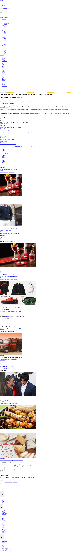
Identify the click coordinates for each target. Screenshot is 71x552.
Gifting (5, 53)
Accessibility (4, 547)
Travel (5, 21)
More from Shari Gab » (3, 123)
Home (3, 85)
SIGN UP (1, 480)
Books (3, 64)
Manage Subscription (5, 548)
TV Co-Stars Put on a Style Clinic (5, 398)
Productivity (6, 43)
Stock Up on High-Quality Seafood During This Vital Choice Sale (10, 431)
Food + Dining (4, 58)
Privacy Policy (15, 316)
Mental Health (4, 79)
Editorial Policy (4, 541)
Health (5, 40)
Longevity (3, 78)
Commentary (6, 32)
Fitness (5, 39)
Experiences (4, 19)
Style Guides (4, 72)
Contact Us (3, 542)
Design (3, 65)
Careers (3, 546)
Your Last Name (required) (13, 466)
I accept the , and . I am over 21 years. (12, 316)
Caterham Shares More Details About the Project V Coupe (8, 144)
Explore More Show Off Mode (4, 368)
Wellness (3, 4)
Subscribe (5, 8)
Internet (5, 29)
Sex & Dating (6, 24)
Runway (3, 71)
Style (2, 3)
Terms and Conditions (8, 316)
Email (10, 313)
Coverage (3, 499)
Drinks (3, 57)
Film (4, 26)
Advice (5, 38)
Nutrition (5, 42)
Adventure (5, 22)
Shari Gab (2, 99)
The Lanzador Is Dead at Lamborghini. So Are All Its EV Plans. (8, 134)
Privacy (3, 545)
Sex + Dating (2, 401)
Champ (3, 501)
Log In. (7, 153)
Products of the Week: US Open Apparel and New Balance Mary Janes (9, 202)
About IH (3, 540)
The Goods (3, 5)
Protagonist (3, 502)
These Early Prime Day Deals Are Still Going (7, 366)
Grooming (5, 36)
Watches (5, 35)
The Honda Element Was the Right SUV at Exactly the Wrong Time (11, 357)
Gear (0, 231)
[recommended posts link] (10, 328)
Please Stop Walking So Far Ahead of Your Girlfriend (8, 403)
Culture (3, 25)
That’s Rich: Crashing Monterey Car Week (6, 130)
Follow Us (1, 8)
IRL (2, 500)
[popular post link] (8, 169)
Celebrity (5, 31)
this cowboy (68, 113)
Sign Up (1, 315)
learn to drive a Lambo (20, 105)
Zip (9, 314)
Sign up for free (17, 146)
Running (5, 44)
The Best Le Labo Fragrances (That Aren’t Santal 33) (7, 172)
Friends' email (2, 469)
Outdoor (5, 49)
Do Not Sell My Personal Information (7, 549)
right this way (37, 322)
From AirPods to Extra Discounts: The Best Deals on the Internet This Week (10, 233)
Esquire (2, 115)
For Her (5, 50)
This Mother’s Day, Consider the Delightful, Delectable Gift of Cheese (11, 460)
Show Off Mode (6, 23)
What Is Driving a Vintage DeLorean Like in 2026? (7, 139)
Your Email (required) (12, 464)
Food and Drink (4, 86)
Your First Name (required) (13, 465)
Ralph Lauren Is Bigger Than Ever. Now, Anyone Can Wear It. (8, 228)
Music (5, 28)
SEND (1, 470)
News (5, 33)
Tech (4, 51)
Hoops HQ (3, 6)
